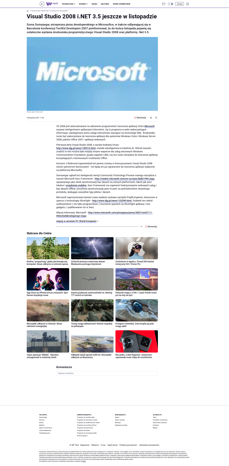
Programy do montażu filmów (86, 425)
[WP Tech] (54, 4)
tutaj (84, 461)
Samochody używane (160, 422)
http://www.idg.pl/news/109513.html (76, 148)
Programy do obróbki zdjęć (85, 417)
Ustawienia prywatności (148, 445)
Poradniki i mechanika (160, 420)
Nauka (94, 4)
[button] (170, 4)
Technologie (67, 4)
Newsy (117, 417)
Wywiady (156, 425)
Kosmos (82, 4)
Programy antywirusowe (85, 428)
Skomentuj (141, 118)
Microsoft (149, 126)
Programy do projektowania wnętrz (88, 422)
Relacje (155, 428)
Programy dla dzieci (83, 430)
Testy (154, 417)
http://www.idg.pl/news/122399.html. (112, 200)
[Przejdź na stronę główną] (42, 6)
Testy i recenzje (120, 420)
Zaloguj (179, 4)
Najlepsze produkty (121, 425)
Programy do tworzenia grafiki (87, 433)
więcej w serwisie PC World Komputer (76, 221)
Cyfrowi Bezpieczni (45, 430)
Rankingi (118, 422)
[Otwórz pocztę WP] (164, 4)
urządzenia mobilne (76, 185)
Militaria (105, 4)
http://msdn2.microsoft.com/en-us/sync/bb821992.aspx (124, 178)
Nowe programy (82, 436)
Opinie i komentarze (121, 4)
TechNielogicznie (44, 433)
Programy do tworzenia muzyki (87, 420)
